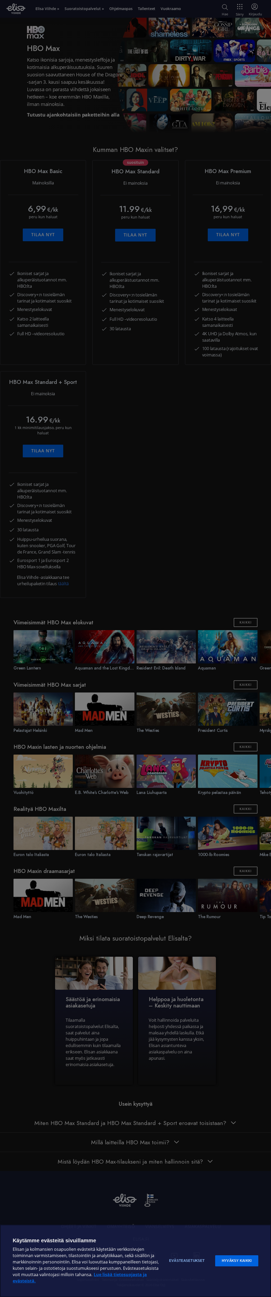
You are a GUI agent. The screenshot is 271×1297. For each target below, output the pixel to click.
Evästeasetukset (187, 1261)
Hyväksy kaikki (237, 1261)
